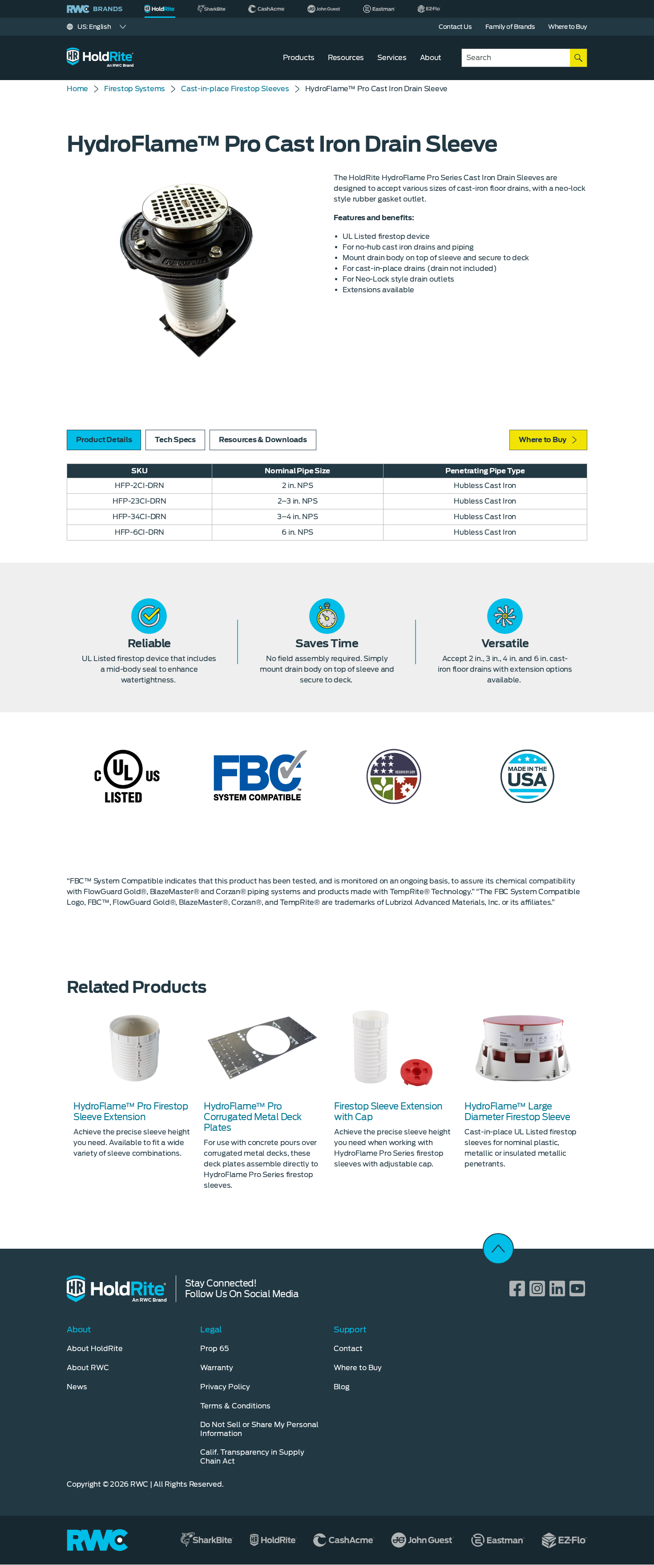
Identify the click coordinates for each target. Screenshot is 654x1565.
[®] (160, 9)
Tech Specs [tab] (175, 440)
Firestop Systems (134, 89)
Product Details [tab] (104, 440)
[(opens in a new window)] (212, 9)
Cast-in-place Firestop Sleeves (235, 89)
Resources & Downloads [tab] (263, 440)
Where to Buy (542, 440)
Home (77, 89)
